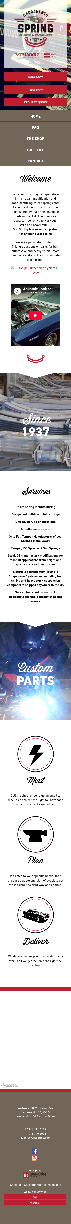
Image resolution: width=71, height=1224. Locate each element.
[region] (35, 1040)
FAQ (35, 127)
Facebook (35, 1203)
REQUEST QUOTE (35, 102)
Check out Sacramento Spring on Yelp (35, 1184)
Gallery (35, 150)
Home (35, 116)
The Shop (35, 138)
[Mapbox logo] (10, 1085)
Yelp (35, 1196)
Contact (36, 161)
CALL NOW (35, 76)
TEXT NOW (35, 89)
